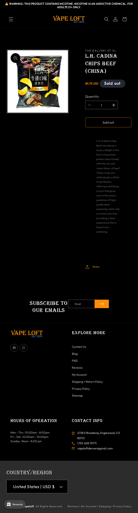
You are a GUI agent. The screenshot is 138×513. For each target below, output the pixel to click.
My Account (79, 374)
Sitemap (77, 395)
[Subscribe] (102, 304)
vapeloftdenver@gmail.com (95, 448)
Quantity (92, 96)
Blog (75, 354)
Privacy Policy (81, 388)
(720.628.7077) (87, 443)
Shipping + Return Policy (87, 381)
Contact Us (79, 346)
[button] (10, 19)
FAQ (74, 360)
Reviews (77, 367)
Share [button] (96, 266)
